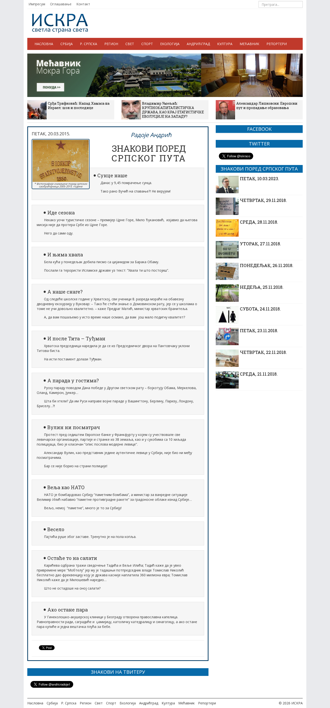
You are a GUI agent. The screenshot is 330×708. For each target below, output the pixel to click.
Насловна (44, 43)
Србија (66, 43)
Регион (111, 43)
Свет (129, 43)
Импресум (37, 4)
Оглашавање (61, 4)
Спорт (147, 43)
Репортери (276, 43)
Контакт (83, 4)
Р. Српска (88, 43)
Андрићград (198, 43)
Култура (224, 43)
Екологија (169, 43)
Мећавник (249, 43)
